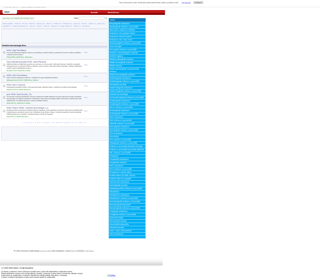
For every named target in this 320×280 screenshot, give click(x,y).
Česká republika (8, 23)
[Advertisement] (54, 36)
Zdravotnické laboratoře (119, 224)
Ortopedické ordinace (118, 163)
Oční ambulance (115, 133)
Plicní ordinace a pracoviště (120, 169)
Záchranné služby (116, 218)
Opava (76, 23)
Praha (16, 23)
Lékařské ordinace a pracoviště (121, 124)
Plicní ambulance (116, 166)
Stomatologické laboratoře (120, 205)
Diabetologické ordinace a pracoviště (124, 81)
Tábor (48, 23)
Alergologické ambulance (119, 24)
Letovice (99, 23)
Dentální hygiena (116, 56)
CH (48, 123)
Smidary (56, 23)
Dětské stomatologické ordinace (122, 75)
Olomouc (39, 23)
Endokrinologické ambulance (120, 88)
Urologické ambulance (118, 211)
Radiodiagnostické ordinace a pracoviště (125, 189)
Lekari (7, 12)
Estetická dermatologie (21, 18)
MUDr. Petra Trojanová (16, 85)
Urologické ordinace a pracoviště (122, 215)
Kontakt (94, 13)
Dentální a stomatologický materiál (123, 53)
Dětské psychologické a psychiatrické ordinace (124, 70)
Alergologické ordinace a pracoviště (123, 27)
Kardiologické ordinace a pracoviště (123, 114)
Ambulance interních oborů (120, 37)
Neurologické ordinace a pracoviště (123, 130)
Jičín (38, 26)
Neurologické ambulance (119, 127)
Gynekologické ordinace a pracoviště (124, 104)
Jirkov (31, 26)
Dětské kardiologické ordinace (121, 59)
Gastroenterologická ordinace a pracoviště (126, 98)
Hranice (53, 26)
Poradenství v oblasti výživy (120, 172)
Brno (32, 18)
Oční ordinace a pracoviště (120, 140)
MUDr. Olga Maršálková (16, 51)
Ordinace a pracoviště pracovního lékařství (126, 150)
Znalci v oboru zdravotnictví (120, 231)
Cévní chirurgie (115, 46)
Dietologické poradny (117, 85)
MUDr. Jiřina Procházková (17, 75)
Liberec (91, 23)
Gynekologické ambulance (119, 101)
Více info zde (186, 3)
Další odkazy (90, 251)
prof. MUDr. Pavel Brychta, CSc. (19, 95)
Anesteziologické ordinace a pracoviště (125, 43)
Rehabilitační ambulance (119, 195)
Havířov (76, 26)
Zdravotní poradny (116, 228)
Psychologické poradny (118, 185)
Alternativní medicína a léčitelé (122, 30)
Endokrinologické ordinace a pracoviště (125, 91)
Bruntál (85, 26)
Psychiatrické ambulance (119, 182)
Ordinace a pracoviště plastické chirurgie (125, 146)
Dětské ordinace (115, 66)
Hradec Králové (65, 26)
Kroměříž (6, 26)
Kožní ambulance (116, 117)
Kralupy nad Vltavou (19, 26)
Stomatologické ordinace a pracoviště (124, 208)
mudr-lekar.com (8, 18)
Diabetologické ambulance (120, 78)
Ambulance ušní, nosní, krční (120, 40)
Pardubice (66, 23)
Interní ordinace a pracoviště (121, 107)
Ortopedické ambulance (119, 159)
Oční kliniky (114, 137)
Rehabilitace (114, 192)
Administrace (113, 13)
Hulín (45, 26)
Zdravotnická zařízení (117, 221)
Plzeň (31, 23)
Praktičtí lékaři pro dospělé (120, 179)
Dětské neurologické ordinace (121, 63)
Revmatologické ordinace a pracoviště (124, 202)
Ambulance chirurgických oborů (122, 33)
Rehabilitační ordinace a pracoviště (123, 198)
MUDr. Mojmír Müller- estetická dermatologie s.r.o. (28, 108)
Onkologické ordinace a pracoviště (123, 143)
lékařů (73, 251)
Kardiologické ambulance (119, 111)
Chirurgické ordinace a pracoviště (122, 50)
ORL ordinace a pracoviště (120, 153)
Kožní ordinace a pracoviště (120, 120)
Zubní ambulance (116, 234)
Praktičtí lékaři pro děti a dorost (122, 176)
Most (83, 23)
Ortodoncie (113, 156)
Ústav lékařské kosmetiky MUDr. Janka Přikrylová (26, 62)
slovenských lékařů (45, 251)
